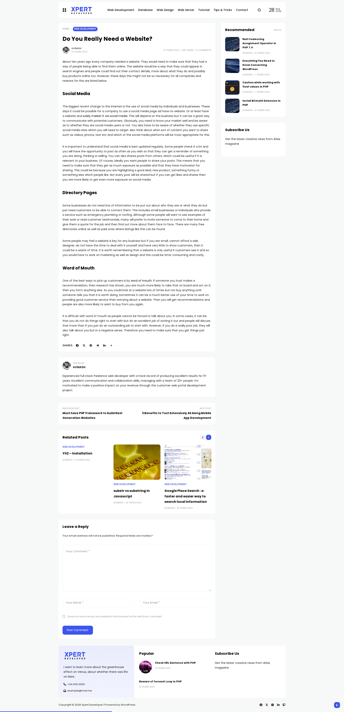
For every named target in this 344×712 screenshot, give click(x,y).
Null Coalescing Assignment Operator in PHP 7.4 (259, 43)
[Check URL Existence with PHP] (145, 667)
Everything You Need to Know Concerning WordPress (258, 65)
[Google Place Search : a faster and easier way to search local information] (187, 462)
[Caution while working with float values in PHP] (232, 87)
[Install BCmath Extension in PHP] (232, 106)
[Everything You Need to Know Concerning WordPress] (232, 66)
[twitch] (284, 704)
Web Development (85, 28)
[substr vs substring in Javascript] (136, 462)
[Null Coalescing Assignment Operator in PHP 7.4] (232, 44)
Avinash (76, 48)
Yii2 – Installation (77, 453)
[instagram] (272, 704)
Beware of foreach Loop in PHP (160, 681)
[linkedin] (104, 345)
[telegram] (97, 345)
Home (66, 28)
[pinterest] (90, 345)
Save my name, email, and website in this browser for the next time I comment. (114, 616)
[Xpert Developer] (85, 10)
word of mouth (141, 281)
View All (277, 29)
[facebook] (77, 345)
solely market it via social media (105, 116)
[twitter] (84, 345)
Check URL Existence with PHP (175, 662)
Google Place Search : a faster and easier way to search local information (185, 496)
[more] (111, 345)
